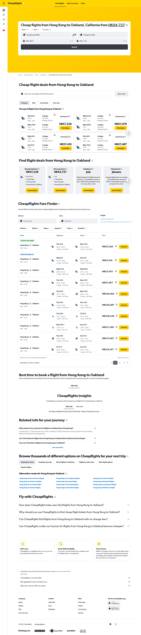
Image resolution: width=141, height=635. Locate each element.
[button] (3, 3)
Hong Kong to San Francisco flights (31, 478)
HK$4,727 (116, 25)
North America (28, 75)
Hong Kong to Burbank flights (103, 481)
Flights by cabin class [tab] (86, 462)
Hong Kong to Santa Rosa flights (67, 487)
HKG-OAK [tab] (74, 386)
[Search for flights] (4, 10)
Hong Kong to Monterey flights (104, 487)
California (43, 75)
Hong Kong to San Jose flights (66, 481)
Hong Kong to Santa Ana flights (30, 481)
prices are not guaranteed (63, 571)
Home (20, 75)
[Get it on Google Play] (114, 603)
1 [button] (115, 363)
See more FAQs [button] (57, 447)
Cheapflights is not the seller (31, 578)
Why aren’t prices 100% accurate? (33, 586)
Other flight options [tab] (106, 462)
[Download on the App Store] (114, 608)
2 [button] (119, 363)
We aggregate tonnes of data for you (33, 582)
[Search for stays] (4, 15)
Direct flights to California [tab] (65, 462)
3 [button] (124, 363)
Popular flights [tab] (26, 467)
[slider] (131, 222)
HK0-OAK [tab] (69, 406)
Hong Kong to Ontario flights (103, 478)
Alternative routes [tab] (27, 462)
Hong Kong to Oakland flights (30, 487)
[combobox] (25, 29)
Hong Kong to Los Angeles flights (68, 478)
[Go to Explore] (4, 24)
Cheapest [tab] (24, 103)
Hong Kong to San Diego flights (67, 484)
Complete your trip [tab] (45, 462)
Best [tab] (33, 103)
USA (36, 75)
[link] (32, 190)
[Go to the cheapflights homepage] (16, 3)
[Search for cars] (4, 19)
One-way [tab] (56, 103)
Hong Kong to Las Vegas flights (30, 484)
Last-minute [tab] (44, 103)
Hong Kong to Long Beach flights (104, 484)
